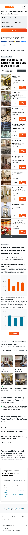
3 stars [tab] (15, 350)
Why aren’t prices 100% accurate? (11, 530)
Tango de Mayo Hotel (17, 172)
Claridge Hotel (15, 76)
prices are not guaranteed (7, 520)
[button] (2, 6)
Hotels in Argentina (7, 508)
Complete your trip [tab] (17, 480)
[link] (14, 333)
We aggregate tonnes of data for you (11, 528)
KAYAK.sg (5, 507)
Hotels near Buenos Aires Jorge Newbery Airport (13, 495)
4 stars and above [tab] (6, 350)
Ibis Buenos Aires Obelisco (18, 221)
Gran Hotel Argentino (17, 156)
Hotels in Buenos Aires (18, 508)
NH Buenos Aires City (17, 188)
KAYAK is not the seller (8, 525)
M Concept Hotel (16, 140)
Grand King (14, 108)
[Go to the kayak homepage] (9, 7)
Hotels (10, 507)
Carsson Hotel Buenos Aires (17, 205)
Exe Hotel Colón (15, 92)
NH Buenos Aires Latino (18, 124)
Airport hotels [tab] (6, 480)
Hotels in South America (18, 507)
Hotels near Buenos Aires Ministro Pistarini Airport (14, 491)
